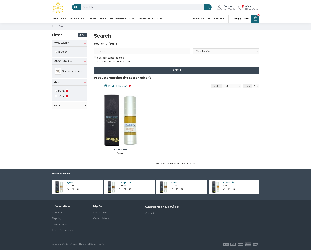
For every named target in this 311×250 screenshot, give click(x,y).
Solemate (120, 149)
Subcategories (63, 61)
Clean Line (229, 182)
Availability (61, 43)
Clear (83, 35)
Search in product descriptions (114, 61)
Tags (57, 105)
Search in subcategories (110, 58)
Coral (174, 182)
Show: (248, 86)
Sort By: (216, 86)
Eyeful (70, 182)
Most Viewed (61, 173)
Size (56, 82)
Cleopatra (125, 182)
